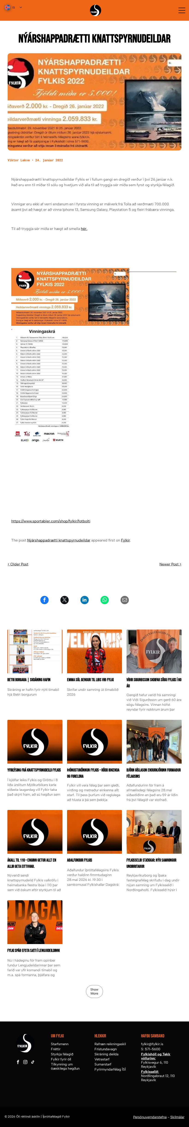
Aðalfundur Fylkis (79, 860)
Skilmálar (177, 1117)
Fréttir (55, 1049)
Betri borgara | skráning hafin (28, 679)
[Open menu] (181, 10)
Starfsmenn (59, 1044)
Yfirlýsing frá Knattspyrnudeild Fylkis (34, 770)
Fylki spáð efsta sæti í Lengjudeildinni (33, 950)
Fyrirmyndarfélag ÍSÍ (110, 1069)
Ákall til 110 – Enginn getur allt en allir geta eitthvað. (31, 863)
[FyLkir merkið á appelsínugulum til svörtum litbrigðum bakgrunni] (34, 832)
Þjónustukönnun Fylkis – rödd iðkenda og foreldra (93, 773)
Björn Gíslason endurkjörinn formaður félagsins (154, 773)
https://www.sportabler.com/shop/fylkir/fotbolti (50, 521)
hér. (84, 229)
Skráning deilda (106, 1054)
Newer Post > (170, 564)
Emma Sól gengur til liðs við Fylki (90, 679)
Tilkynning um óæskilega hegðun (65, 1066)
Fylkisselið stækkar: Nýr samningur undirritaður (151, 863)
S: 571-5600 (150, 1049)
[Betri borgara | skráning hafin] (34, 651)
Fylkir (125, 540)
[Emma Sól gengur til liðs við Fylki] (94, 651)
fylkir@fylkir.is (152, 1044)
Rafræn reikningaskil (110, 1044)
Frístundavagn (105, 1049)
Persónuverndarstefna (150, 1117)
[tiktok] (33, 1062)
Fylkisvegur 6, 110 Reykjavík (154, 1064)
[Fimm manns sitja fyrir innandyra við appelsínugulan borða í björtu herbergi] (154, 742)
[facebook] (18, 1062)
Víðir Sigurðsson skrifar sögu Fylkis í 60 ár (154, 683)
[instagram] (25, 1062)
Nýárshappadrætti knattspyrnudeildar (58, 540)
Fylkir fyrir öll (61, 1059)
